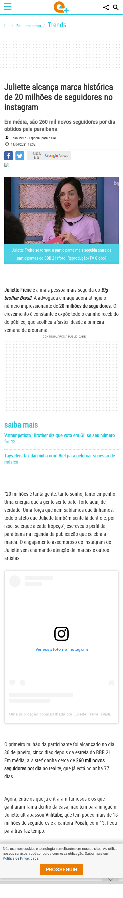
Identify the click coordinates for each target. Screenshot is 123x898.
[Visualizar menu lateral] (7, 6)
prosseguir (61, 869)
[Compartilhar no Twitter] (19, 155)
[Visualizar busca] (116, 7)
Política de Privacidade (20, 858)
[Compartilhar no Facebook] (8, 155)
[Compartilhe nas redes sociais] (106, 7)
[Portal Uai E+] (61, 7)
